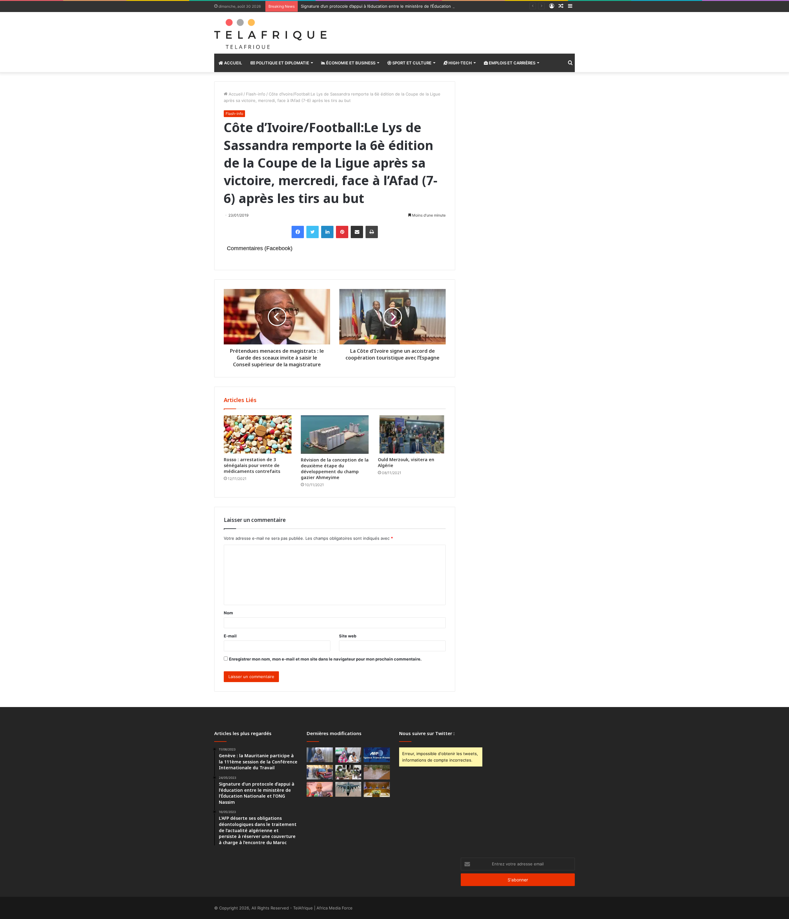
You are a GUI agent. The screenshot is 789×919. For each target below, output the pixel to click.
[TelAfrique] (271, 33)
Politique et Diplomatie (282, 62)
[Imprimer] (372, 232)
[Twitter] (312, 232)
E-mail (230, 635)
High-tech (460, 62)
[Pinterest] (342, 232)
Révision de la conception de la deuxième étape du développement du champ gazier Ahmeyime (335, 468)
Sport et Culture (411, 62)
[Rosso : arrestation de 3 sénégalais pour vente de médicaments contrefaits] (258, 434)
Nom (228, 612)
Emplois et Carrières (511, 62)
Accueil (232, 62)
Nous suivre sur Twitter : (427, 733)
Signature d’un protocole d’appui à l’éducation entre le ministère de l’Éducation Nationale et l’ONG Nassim (402, 6)
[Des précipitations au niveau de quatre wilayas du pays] (377, 772)
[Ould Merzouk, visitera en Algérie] (412, 434)
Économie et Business (350, 62)
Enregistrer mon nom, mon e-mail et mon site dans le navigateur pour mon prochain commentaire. (325, 659)
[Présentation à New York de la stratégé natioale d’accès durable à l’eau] (320, 789)
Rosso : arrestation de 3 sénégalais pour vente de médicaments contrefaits (252, 465)
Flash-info (255, 93)
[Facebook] (298, 232)
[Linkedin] (327, 232)
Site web (347, 635)
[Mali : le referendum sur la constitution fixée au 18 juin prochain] (348, 772)
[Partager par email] (357, 232)
